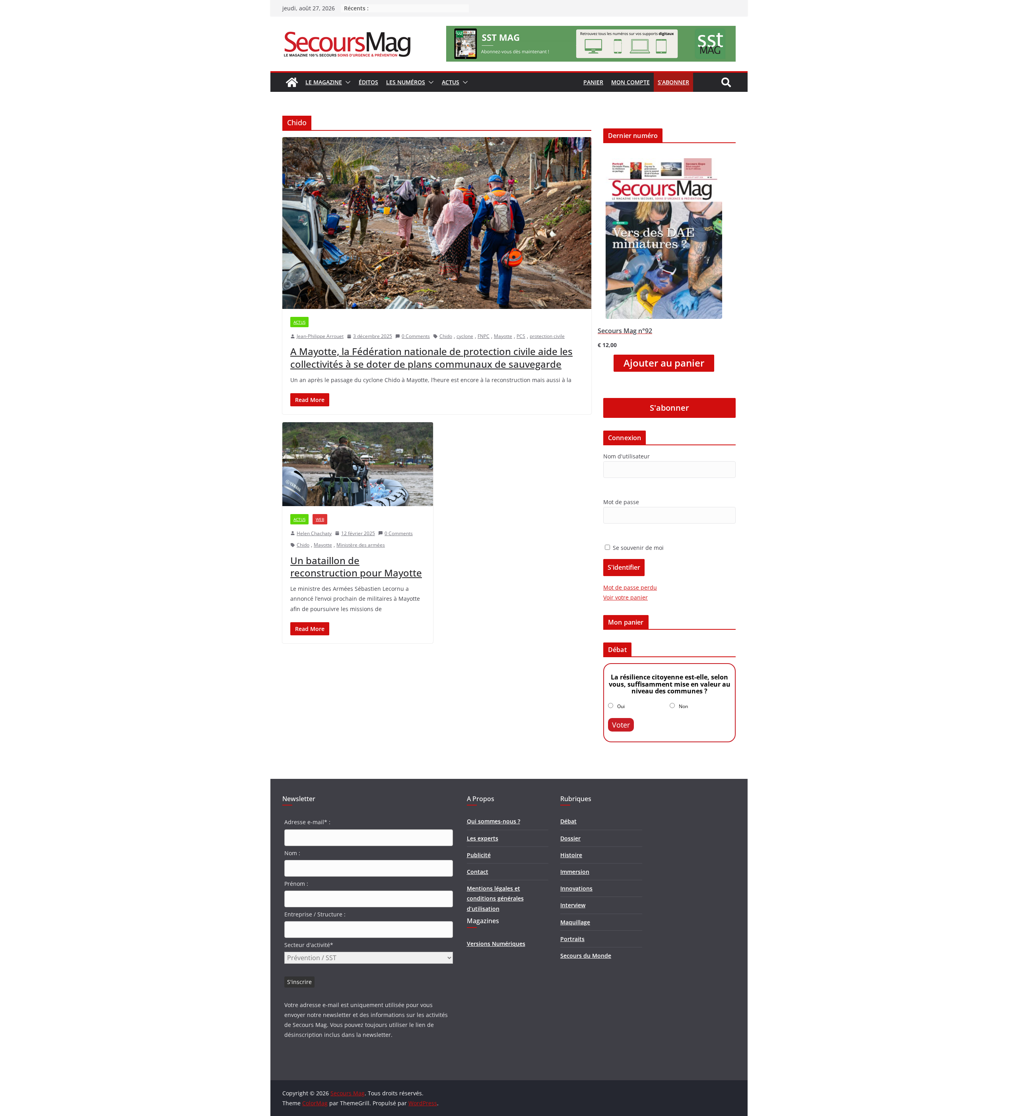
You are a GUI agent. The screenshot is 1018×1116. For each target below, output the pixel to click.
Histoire (571, 855)
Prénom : (296, 883)
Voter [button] (621, 725)
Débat (568, 821)
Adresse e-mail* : (307, 822)
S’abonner (673, 82)
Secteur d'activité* (308, 945)
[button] (346, 82)
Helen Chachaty (314, 533)
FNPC (484, 336)
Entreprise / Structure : (315, 914)
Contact (477, 871)
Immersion (574, 871)
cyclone (465, 336)
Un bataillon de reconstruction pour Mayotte (356, 566)
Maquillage (575, 922)
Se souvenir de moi (637, 547)
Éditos (368, 82)
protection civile (547, 336)
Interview (572, 905)
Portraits (572, 939)
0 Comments (416, 336)
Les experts (482, 838)
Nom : (292, 853)
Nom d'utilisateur (626, 456)
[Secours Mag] (291, 82)
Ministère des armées (360, 545)
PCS (521, 336)
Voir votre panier (625, 597)
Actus (450, 82)
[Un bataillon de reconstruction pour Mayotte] (357, 464)
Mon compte (630, 82)
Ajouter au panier (664, 363)
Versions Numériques (496, 943)
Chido (445, 336)
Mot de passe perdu (630, 587)
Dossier (570, 838)
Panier (593, 82)
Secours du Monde (585, 955)
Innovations (576, 888)
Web (320, 519)
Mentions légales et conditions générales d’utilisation (495, 898)
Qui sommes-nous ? (493, 821)
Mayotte (503, 336)
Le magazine (323, 82)
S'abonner (669, 407)
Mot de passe (621, 502)
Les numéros (405, 82)
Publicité (479, 855)
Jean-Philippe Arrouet (320, 336)
